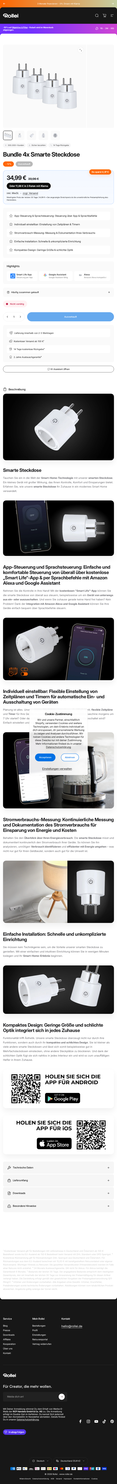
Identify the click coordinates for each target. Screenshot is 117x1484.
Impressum (68, 1479)
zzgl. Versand (30, 193)
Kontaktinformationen (82, 1479)
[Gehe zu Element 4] (43, 135)
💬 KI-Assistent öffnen (59, 369)
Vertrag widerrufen (41, 1344)
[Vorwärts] (112, 3)
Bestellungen (38, 1325)
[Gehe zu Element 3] (31, 135)
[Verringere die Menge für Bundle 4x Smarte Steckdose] (6, 316)
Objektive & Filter (20, 27)
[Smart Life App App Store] (58, 1134)
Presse (6, 1330)
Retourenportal (40, 1339)
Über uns (7, 1348)
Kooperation (9, 1344)
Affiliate (7, 1339)
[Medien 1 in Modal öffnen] (81, 50)
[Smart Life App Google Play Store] (58, 1088)
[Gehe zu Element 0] (7, 135)
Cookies (94, 1479)
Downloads (9, 1335)
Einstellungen (39, 1335)
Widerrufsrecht (25, 1479)
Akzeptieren (45, 757)
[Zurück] (4, 3)
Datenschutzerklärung (58, 747)
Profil (34, 1330)
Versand (59, 1479)
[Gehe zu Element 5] (55, 135)
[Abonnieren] (62, 1397)
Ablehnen (70, 757)
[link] (71, 1326)
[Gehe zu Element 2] (19, 135)
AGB (52, 1479)
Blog (5, 1325)
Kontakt (7, 1353)
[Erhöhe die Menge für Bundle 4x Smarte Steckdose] (21, 316)
